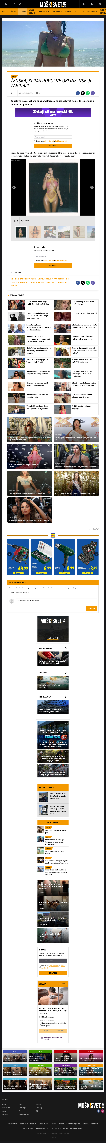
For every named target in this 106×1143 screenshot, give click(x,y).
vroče (48, 282)
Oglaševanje (12, 1124)
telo (43, 279)
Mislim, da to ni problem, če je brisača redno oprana (53, 1024)
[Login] (84, 4)
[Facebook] (14, 4)
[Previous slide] (9, 554)
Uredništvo (24, 1124)
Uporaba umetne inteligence (73, 1128)
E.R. (15, 93)
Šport (13, 11)
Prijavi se (53, 146)
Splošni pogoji (28, 1128)
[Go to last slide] (14, 187)
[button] (20, 232)
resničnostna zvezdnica (28, 282)
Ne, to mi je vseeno (47, 1020)
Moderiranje (43, 1124)
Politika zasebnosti (90, 1124)
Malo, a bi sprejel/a (47, 1017)
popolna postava (51, 279)
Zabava (22, 11)
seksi (43, 282)
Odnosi (68, 11)
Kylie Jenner (15, 279)
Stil (82, 11)
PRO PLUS (33, 1124)
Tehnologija (43, 11)
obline (67, 279)
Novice (5, 11)
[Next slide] (92, 187)
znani (39, 279)
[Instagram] (20, 4)
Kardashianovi (25, 279)
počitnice (14, 286)
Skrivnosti (92, 11)
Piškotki (53, 1124)
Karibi (53, 282)
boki (38, 282)
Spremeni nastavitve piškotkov (70, 1124)
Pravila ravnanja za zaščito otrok (48, 1128)
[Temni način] (92, 4)
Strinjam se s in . (51, 141)
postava (61, 279)
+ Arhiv (63, 984)
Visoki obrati (32, 11)
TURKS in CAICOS (61, 282)
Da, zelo (44, 1014)
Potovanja (57, 11)
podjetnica (15, 282)
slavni (33, 279)
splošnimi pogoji (49, 141)
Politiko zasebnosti (61, 141)
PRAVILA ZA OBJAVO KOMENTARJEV (20, 592)
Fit (76, 11)
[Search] (100, 4)
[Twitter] (83, 93)
